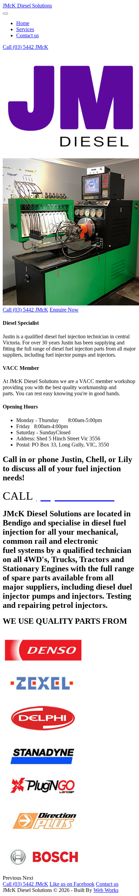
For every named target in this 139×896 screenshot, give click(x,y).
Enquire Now (64, 310)
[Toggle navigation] (5, 14)
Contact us (27, 35)
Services (25, 29)
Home (22, 23)
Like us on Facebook (72, 884)
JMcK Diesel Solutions (27, 5)
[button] (13, 878)
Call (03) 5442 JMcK (25, 47)
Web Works (105, 890)
